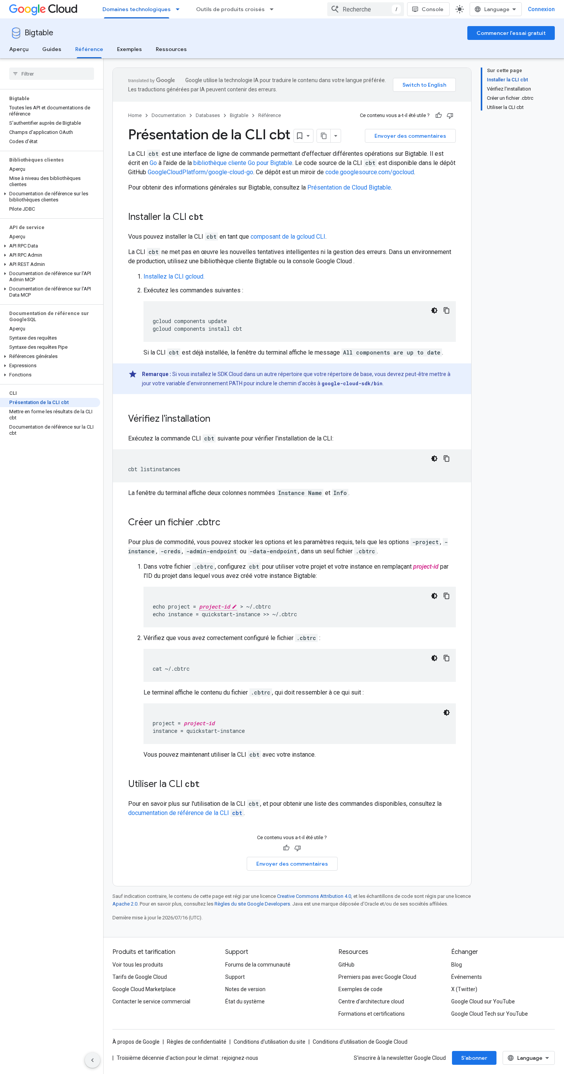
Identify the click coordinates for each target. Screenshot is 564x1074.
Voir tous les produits (137, 965)
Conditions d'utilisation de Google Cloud (360, 1042)
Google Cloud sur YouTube (483, 1001)
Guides (51, 49)
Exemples (129, 49)
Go (153, 163)
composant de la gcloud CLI (288, 236)
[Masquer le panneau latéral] (92, 1060)
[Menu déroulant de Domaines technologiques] (180, 9)
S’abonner (474, 1057)
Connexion (541, 9)
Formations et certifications (371, 1014)
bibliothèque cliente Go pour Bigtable (242, 163)
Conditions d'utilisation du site (269, 1042)
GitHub (346, 965)
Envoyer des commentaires (410, 135)
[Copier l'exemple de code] (446, 310)
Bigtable (39, 33)
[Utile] (438, 115)
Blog (456, 965)
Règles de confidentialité (196, 1042)
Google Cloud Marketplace (144, 989)
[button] (50, 197)
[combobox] (365, 9)
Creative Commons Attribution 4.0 (314, 896)
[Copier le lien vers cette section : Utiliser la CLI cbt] (210, 784)
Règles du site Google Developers (252, 904)
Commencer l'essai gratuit (511, 33)
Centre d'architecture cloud (371, 1001)
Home (135, 115)
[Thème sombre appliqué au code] (434, 310)
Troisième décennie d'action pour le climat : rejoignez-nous (187, 1058)
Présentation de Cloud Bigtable (349, 187)
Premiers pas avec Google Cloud (377, 977)
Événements (466, 977)
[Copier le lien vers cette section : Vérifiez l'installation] (218, 419)
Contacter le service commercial (151, 1001)
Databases (208, 115)
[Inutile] (450, 115)
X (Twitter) (464, 989)
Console (433, 9)
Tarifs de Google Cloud (139, 977)
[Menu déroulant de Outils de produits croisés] (274, 9)
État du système (245, 1001)
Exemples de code (360, 989)
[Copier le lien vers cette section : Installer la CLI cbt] (213, 217)
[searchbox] (51, 74)
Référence (89, 49)
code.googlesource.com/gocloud (369, 172)
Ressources (171, 49)
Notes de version (245, 989)
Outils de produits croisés (230, 9)
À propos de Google (136, 1042)
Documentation (169, 115)
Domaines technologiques (136, 9)
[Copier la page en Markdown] (324, 135)
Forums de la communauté (257, 965)
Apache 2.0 (124, 904)
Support (235, 977)
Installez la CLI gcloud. (173, 276)
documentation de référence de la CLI (185, 813)
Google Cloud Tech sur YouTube (489, 1014)
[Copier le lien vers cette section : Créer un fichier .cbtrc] (228, 523)
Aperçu (18, 49)
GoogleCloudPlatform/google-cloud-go (200, 172)
